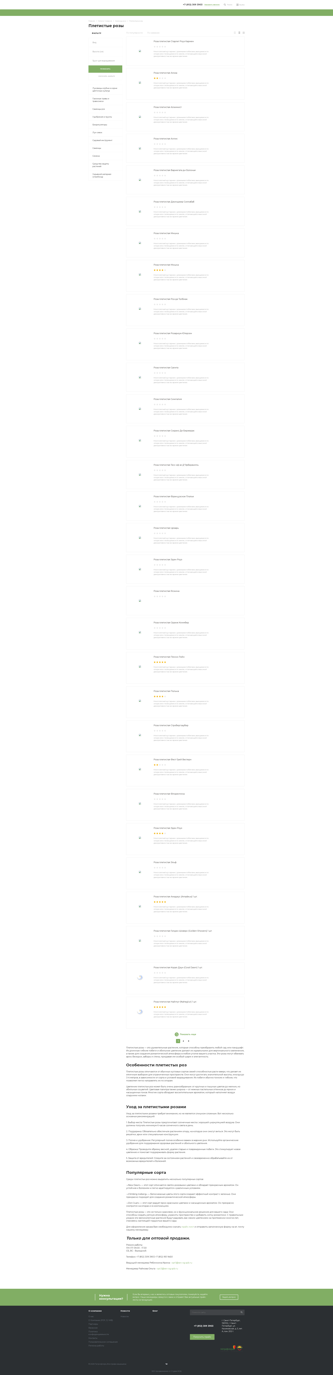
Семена (96, 156)
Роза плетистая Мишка (166, 233)
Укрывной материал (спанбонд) (101, 175)
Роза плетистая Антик (166, 138)
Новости (125, 1311)
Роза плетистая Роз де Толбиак (171, 299)
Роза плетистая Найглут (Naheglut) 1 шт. (175, 1002)
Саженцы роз (98, 109)
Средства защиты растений (100, 165)
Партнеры (93, 1324)
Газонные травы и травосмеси (100, 99)
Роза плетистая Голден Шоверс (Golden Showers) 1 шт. (183, 931)
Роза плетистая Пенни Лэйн (169, 657)
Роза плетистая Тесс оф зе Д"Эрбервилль (176, 465)
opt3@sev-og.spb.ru (167, 1268)
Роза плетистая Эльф (165, 862)
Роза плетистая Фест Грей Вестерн (172, 759)
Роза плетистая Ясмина (166, 591)
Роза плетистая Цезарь (166, 528)
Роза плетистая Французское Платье (174, 496)
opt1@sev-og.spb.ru (182, 1263)
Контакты (92, 1338)
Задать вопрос (229, 1297)
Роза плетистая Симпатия (168, 399)
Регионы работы (96, 1346)
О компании (95, 1311)
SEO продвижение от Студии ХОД (166, 1371)
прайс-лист (187, 1227)
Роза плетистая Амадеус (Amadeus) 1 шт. (175, 896)
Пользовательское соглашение (103, 1342)
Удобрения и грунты (102, 117)
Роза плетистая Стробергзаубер (171, 725)
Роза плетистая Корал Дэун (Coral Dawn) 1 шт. (178, 967)
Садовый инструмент (102, 140)
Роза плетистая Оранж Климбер (171, 622)
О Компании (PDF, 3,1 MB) (100, 1320)
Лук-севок (97, 132)
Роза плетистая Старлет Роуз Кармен (174, 41)
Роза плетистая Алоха (165, 73)
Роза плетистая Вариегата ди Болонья (175, 170)
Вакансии (93, 1328)
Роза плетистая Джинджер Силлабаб (174, 202)
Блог (155, 1311)
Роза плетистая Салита (166, 367)
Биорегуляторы (99, 125)
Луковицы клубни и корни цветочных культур (104, 89)
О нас (91, 1316)
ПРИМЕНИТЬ (105, 69)
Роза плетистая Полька (166, 691)
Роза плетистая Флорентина (169, 794)
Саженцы (96, 148)
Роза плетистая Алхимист (168, 107)
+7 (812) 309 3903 (192, 4)
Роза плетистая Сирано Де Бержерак (174, 430)
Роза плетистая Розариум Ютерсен (173, 333)
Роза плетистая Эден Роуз (168, 559)
